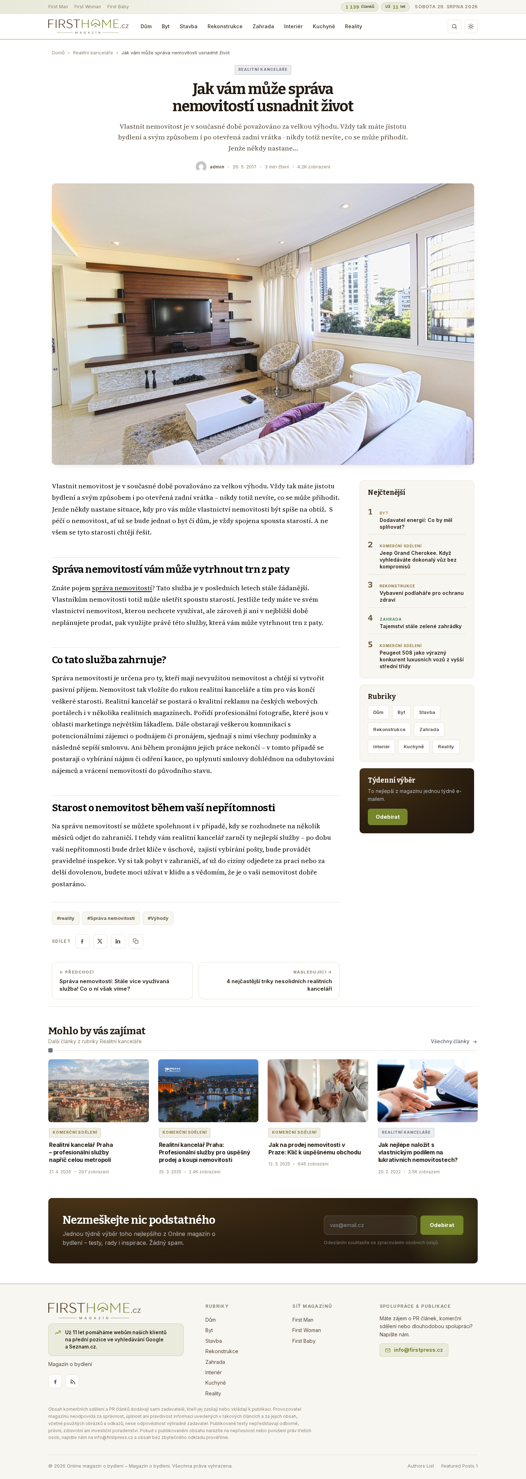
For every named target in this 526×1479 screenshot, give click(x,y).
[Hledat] (454, 26)
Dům (146, 26)
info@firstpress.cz (418, 1350)
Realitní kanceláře (93, 52)
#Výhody (158, 918)
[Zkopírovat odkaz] (136, 941)
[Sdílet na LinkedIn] (118, 941)
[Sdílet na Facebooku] (82, 941)
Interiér (293, 26)
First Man (58, 6)
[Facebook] (55, 1381)
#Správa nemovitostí (111, 918)
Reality (353, 26)
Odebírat (388, 817)
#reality (65, 918)
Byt (166, 26)
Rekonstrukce (225, 26)
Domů (58, 52)
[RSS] (72, 1381)
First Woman (87, 6)
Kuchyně (324, 26)
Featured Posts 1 (459, 1466)
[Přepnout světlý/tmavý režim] (471, 26)
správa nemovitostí (122, 587)
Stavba (189, 26)
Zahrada (263, 26)
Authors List (421, 1466)
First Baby (118, 6)
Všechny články (450, 1041)
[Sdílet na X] (100, 941)
